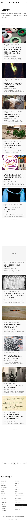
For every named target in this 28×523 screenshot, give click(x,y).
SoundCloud (4, 510)
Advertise (17, 489)
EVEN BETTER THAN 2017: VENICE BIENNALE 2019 (12, 115)
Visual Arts (3, 485)
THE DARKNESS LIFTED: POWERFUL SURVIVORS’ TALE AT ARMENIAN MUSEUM (13, 416)
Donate (16, 491)
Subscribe (21, 505)
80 (12, 463)
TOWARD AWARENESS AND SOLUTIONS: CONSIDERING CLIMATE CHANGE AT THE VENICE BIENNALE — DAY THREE (12, 51)
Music (2, 489)
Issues (2, 495)
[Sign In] (26, 2)
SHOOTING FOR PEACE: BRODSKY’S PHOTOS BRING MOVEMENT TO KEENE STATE (13, 356)
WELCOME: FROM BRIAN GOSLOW (12, 266)
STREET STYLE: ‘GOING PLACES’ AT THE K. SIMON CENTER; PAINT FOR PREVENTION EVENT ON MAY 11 (14, 176)
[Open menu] (2, 2)
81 (14, 463)
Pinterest (4, 506)
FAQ (16, 485)
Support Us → (18, 509)
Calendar (3, 493)
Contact (17, 487)
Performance (4, 487)
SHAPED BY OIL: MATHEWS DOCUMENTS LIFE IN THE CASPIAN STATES (12, 326)
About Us (17, 483)
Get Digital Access (19, 493)
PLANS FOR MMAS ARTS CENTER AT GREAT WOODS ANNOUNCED (12, 145)
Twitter (3, 504)
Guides (2, 491)
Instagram (4, 508)
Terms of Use (10, 519)
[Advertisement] (14, 233)
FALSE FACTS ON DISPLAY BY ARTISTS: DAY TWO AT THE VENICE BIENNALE (13, 84)
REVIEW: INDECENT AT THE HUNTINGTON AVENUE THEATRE (12, 209)
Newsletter (4, 500)
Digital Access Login (19, 495)
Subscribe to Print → (19, 507)
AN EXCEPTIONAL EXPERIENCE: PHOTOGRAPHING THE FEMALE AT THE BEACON (14, 295)
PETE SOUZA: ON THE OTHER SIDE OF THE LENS (13, 386)
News (2, 483)
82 (17, 463)
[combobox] (17, 519)
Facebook (4, 502)
